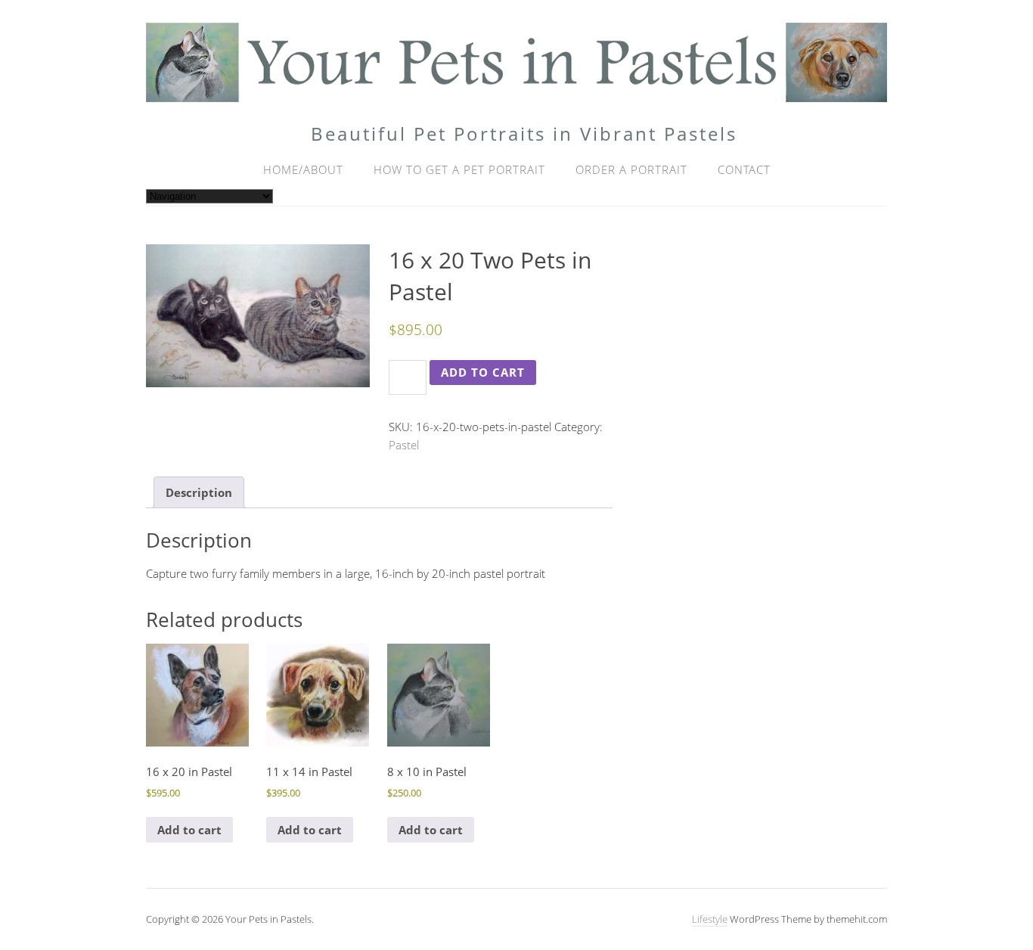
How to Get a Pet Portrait (459, 169)
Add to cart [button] (189, 829)
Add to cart (483, 372)
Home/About (303, 169)
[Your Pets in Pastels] (516, 89)
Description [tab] (199, 492)
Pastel (404, 444)
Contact (744, 169)
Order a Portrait (631, 169)
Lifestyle (709, 919)
